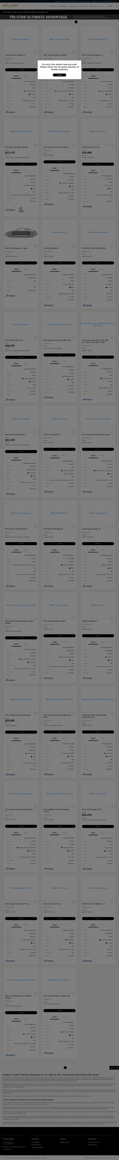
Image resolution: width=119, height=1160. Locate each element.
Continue (59, 75)
